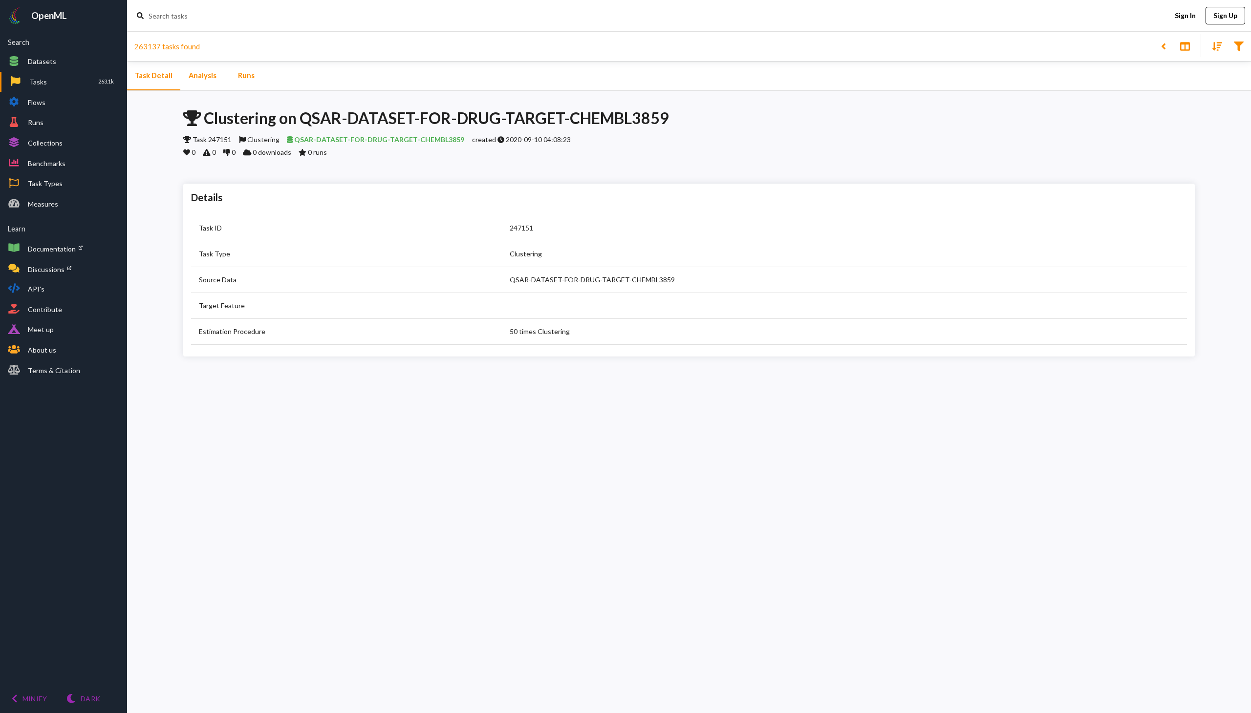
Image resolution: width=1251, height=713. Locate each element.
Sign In (1185, 15)
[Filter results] (1239, 45)
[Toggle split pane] (1185, 45)
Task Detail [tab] (154, 75)
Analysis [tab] (202, 75)
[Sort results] (1214, 45)
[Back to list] (1163, 45)
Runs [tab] (246, 75)
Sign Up (1225, 15)
